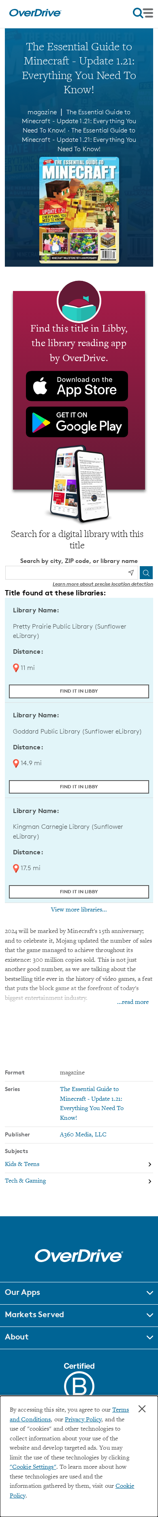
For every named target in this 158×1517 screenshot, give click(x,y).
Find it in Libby (79, 691)
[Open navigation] (143, 13)
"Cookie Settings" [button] (33, 1467)
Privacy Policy (83, 1420)
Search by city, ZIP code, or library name (79, 561)
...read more (133, 1002)
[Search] (146, 572)
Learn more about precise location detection (103, 584)
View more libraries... (79, 910)
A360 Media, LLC (83, 1135)
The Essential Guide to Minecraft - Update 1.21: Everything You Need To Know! (79, 139)
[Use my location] (130, 572)
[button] (79, 1293)
